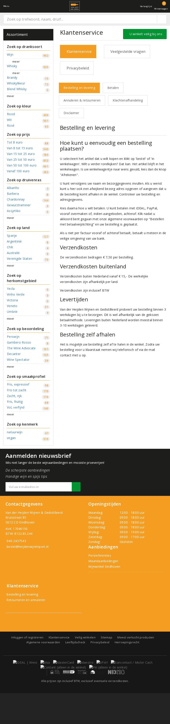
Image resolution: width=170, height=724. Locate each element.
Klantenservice (78, 51)
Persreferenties (99, 555)
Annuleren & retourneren (82, 100)
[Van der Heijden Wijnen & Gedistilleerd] (75, 6)
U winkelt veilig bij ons (145, 34)
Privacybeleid (77, 68)
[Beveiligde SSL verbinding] (69, 672)
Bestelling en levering (79, 88)
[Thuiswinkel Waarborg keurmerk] (97, 672)
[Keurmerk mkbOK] (82, 672)
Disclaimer (71, 113)
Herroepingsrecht (127, 642)
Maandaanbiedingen (103, 561)
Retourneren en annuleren (25, 600)
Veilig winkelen (85, 637)
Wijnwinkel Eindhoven (104, 566)
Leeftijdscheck (75, 642)
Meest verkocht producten (135, 637)
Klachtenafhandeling (128, 100)
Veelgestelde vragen (127, 51)
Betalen (113, 88)
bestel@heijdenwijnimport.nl (27, 546)
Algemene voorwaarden (43, 642)
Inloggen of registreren (27, 637)
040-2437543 (16, 541)
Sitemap (106, 637)
